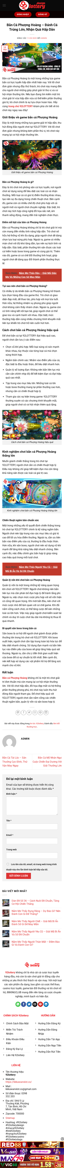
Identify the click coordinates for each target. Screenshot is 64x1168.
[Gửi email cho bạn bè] (34, 712)
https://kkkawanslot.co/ (19, 1081)
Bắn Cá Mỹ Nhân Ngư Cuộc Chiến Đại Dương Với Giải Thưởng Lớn (47, 761)
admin (44, 38)
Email (9, 835)
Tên (8, 820)
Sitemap (10, 1118)
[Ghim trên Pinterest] (40, 712)
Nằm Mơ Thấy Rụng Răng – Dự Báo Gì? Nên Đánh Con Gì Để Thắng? (36, 912)
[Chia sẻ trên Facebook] (23, 712)
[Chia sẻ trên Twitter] (29, 712)
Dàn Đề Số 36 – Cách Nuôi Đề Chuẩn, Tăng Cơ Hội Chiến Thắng (35, 902)
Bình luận (11, 794)
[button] (4, 5)
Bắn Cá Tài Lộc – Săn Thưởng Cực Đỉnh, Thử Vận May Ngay (14, 761)
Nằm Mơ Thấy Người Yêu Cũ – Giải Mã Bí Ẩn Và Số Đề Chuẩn (36, 933)
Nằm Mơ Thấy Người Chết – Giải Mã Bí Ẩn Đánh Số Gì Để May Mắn (35, 923)
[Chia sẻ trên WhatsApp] (18, 712)
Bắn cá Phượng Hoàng (14, 677)
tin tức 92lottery (36, 723)
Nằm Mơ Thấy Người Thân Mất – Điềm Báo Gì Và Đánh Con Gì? (36, 943)
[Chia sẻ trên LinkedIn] (46, 712)
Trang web (11, 849)
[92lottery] (32, 5)
